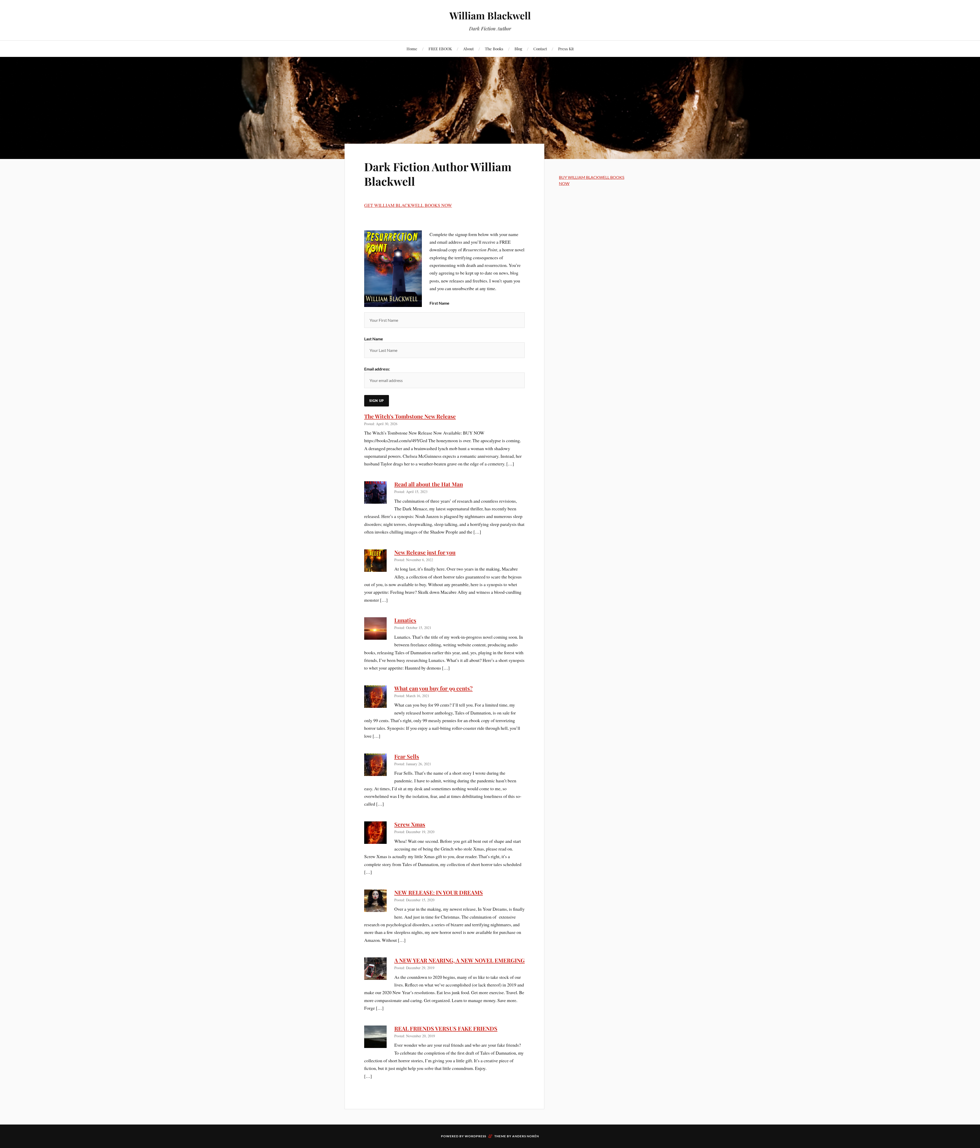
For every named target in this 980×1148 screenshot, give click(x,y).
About (468, 48)
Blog (518, 48)
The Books (494, 48)
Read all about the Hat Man (428, 484)
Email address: (377, 368)
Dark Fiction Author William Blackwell (437, 174)
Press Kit (566, 48)
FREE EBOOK (440, 48)
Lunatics (405, 620)
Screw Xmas (409, 824)
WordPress (475, 1136)
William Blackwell (490, 15)
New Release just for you (425, 552)
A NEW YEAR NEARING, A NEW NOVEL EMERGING (459, 960)
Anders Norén (525, 1136)
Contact (540, 48)
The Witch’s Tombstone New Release (410, 416)
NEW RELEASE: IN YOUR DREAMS (438, 892)
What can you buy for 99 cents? (433, 688)
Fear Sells (406, 756)
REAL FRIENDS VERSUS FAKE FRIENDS (445, 1028)
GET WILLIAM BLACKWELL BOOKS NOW (408, 205)
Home (412, 48)
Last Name (373, 338)
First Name (439, 303)
